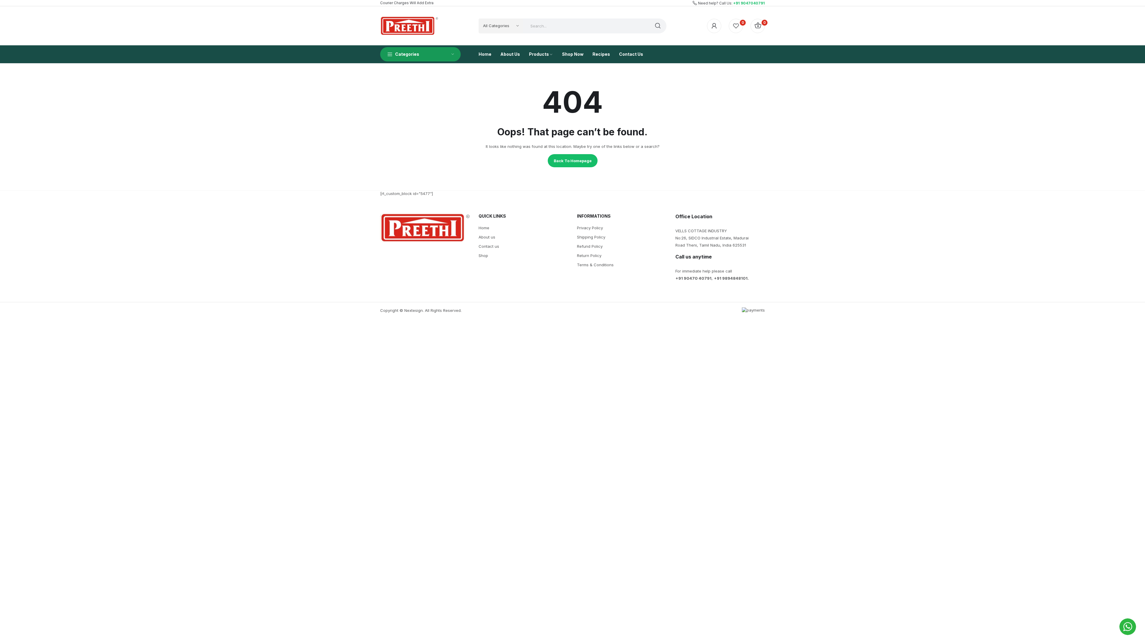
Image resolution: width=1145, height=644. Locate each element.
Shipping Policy (591, 237)
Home (484, 227)
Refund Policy (590, 246)
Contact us (489, 246)
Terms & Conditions (595, 264)
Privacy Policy (590, 227)
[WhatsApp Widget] (1127, 626)
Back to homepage (573, 160)
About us (487, 237)
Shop (483, 255)
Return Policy (589, 255)
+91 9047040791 (749, 3)
